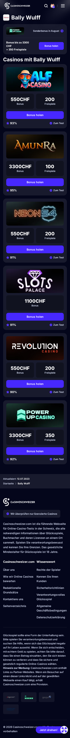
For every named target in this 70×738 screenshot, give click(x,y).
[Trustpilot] (29, 697)
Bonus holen (51, 45)
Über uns (9, 569)
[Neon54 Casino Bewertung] (35, 214)
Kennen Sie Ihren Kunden (47, 579)
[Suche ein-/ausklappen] (46, 6)
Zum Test (58, 123)
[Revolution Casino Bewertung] (35, 348)
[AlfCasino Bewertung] (35, 79)
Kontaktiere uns (13, 599)
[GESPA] (46, 697)
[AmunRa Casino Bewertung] (35, 146)
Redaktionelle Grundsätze (12, 590)
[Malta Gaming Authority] (11, 697)
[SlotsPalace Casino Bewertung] (35, 281)
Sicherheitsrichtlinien (50, 587)
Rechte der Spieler (48, 569)
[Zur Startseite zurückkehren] (17, 6)
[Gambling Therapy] (11, 709)
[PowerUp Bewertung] (15, 31)
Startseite (8, 483)
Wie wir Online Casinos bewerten (18, 579)
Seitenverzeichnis (14, 606)
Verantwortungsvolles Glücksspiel (51, 597)
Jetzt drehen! (49, 730)
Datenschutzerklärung (51, 617)
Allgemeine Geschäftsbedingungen (52, 608)
